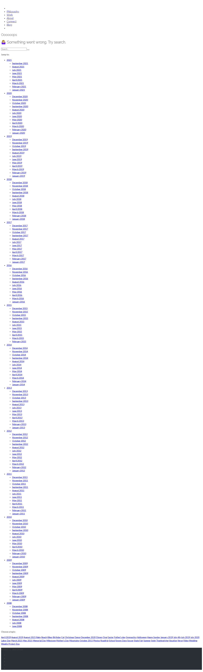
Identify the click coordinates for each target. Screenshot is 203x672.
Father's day (119, 637)
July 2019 (185, 637)
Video (186, 640)
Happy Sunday (153, 637)
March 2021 (17, 640)
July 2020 (194, 637)
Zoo (18, 644)
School (112, 640)
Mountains (74, 640)
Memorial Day (39, 640)
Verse (180, 640)
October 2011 (86, 640)
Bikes (49, 637)
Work (10, 14)
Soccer (130, 640)
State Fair (138, 640)
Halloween (142, 637)
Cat (62, 637)
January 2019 (166, 637)
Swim (153, 640)
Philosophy (13, 11)
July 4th (177, 637)
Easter (111, 637)
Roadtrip (104, 640)
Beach (44, 637)
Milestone (51, 640)
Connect (11, 21)
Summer (147, 640)
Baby (38, 637)
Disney (99, 637)
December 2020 (88, 637)
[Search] (28, 49)
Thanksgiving (162, 640)
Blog (9, 24)
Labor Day (6, 640)
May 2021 (27, 640)
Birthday (57, 637)
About (10, 18)
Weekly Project (8, 644)
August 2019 (17, 637)
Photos (96, 640)
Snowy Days (121, 640)
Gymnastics (131, 637)
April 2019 (6, 637)
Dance (78, 637)
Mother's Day (62, 640)
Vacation (173, 640)
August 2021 (30, 637)
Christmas (69, 637)
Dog (105, 637)
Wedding (193, 640)
